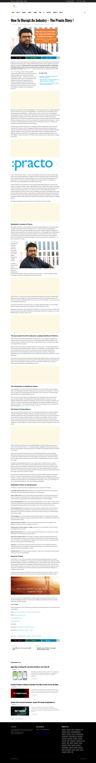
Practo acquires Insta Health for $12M (25, 627)
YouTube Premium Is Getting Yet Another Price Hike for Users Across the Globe (49, 80)
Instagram (73, 741)
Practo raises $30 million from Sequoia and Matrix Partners (26, 612)
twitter (69, 752)
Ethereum (64, 738)
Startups (48, 12)
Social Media (65, 747)
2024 (73, 729)
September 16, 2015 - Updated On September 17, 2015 (24, 24)
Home (12, 16)
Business (69, 734)
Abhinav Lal (56, 237)
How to (61, 12)
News (13, 12)
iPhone (63, 743)
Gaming (35, 12)
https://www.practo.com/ (20, 615)
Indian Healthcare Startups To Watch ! (24, 630)
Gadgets (24, 12)
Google (63, 741)
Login (84, 1)
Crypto (18, 12)
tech (63, 750)
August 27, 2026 (21, 669)
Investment (79, 741)
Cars (40, 12)
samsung (78, 745)
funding (75, 738)
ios (83, 741)
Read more (34, 678)
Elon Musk (80, 736)
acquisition (77, 729)
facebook (70, 738)
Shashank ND (29, 68)
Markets (55, 12)
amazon (64, 732)
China (73, 734)
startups (28, 636)
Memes (29, 12)
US (72, 752)
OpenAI (73, 745)
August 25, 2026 (21, 687)
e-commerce (65, 736)
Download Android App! (16, 618)
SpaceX (71, 747)
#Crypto (63, 729)
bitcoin (63, 734)
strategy (33, 636)
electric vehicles (72, 736)
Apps (15, 636)
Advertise (25, 1)
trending (64, 752)
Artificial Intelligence (75, 732)
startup (75, 747)
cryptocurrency (79, 734)
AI (43, 12)
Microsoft (64, 745)
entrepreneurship (21, 636)
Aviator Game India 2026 (42, 733)
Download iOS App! (15, 621)
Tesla (73, 750)
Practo (12, 71)
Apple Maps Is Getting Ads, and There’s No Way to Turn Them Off (49, 77)
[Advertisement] (35, 100)
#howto (68, 729)
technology (38, 636)
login (15, 719)
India (68, 741)
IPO (67, 743)
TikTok (77, 750)
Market (71, 743)
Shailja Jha (14, 669)
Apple (68, 732)
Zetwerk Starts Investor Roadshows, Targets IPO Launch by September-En (49, 83)
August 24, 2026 (21, 704)
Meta (81, 743)
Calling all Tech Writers (19, 1)
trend (82, 750)
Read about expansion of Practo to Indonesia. (30, 405)
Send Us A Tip (13, 1)
